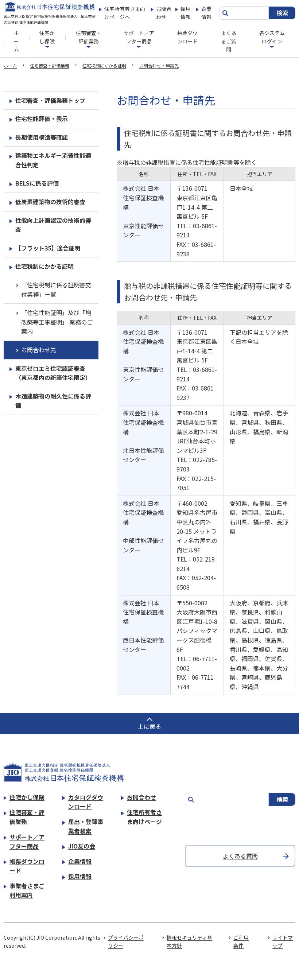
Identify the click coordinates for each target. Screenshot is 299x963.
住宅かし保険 (47, 36)
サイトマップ (282, 941)
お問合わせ (163, 12)
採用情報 (185, 12)
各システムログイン (272, 36)
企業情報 (206, 12)
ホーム (16, 41)
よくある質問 (240, 855)
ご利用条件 (241, 941)
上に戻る (149, 726)
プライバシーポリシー (126, 941)
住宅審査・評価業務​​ (88, 36)
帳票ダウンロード (187, 36)
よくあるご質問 (228, 41)
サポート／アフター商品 (139, 36)
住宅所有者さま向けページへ (124, 12)
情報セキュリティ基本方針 (189, 941)
